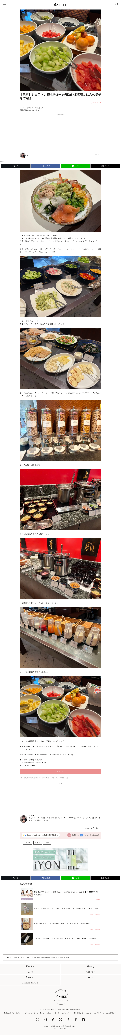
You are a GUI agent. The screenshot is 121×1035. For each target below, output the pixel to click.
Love (30, 972)
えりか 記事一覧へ (92, 828)
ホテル (28, 843)
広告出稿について (74, 1010)
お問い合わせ (62, 1010)
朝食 (47, 843)
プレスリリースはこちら (48, 1010)
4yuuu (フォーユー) (91, 1013)
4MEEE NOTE (30, 983)
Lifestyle (30, 977)
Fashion (30, 966)
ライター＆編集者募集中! (107, 1013)
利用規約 (7, 1013)
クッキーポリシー (47, 1013)
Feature (91, 977)
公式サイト (60, 771)
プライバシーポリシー (32, 1013)
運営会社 (80, 1013)
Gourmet (90, 972)
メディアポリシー (17, 1013)
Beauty (90, 966)
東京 (38, 843)
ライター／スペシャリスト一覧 (65, 1013)
